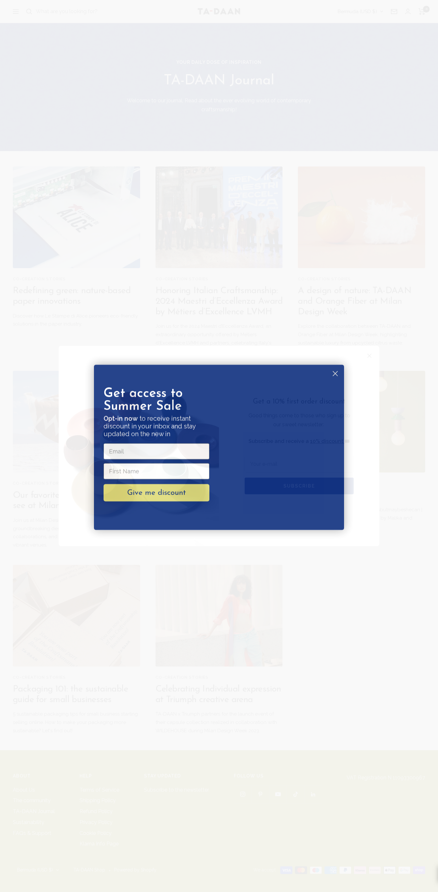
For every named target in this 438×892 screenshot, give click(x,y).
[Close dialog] (335, 372)
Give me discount (156, 491)
